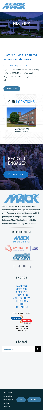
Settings (6, 406)
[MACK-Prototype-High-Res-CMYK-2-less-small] (21, 237)
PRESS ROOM (22, 301)
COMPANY (21, 292)
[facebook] (14, 266)
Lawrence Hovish (25, 66)
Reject (34, 400)
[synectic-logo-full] (21, 245)
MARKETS (21, 286)
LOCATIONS (21, 295)
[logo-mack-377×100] (21, 195)
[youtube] (24, 266)
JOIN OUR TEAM (21, 298)
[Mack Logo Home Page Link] (15, 6)
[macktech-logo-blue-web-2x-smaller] (21, 254)
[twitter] (19, 266)
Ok (21, 400)
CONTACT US (21, 307)
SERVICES (21, 289)
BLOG (21, 304)
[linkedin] (29, 266)
